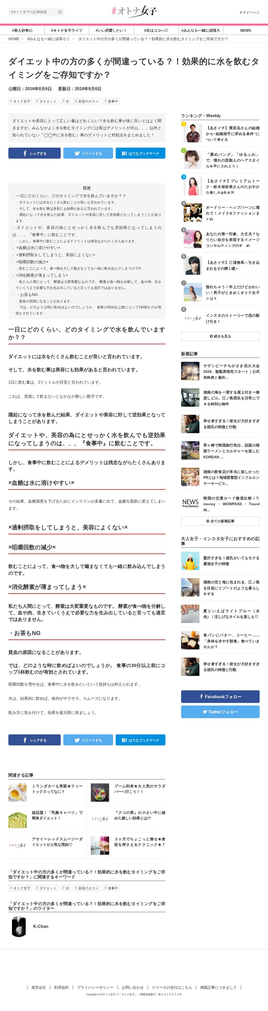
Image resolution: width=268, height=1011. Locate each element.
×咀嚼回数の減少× (32, 262)
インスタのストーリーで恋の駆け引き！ (233, 318)
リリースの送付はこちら (172, 987)
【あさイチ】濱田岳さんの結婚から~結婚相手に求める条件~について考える (233, 133)
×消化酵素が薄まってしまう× (42, 275)
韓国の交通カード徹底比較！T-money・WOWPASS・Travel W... (231, 504)
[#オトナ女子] (134, 11)
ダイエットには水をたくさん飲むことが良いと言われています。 (68, 202)
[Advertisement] (134, 966)
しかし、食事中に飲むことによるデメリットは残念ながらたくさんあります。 (78, 241)
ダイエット (48, 101)
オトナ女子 (21, 101)
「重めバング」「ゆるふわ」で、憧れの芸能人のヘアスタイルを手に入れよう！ (233, 160)
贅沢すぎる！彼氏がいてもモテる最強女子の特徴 (231, 561)
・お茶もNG (27, 294)
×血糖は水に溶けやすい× (38, 247)
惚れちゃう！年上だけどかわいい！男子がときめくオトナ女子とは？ (233, 292)
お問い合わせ (133, 987)
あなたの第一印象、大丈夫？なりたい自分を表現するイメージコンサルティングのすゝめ (233, 239)
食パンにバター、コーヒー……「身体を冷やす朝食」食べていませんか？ (231, 640)
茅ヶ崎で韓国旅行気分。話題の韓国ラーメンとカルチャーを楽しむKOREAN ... (231, 451)
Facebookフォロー (223, 697)
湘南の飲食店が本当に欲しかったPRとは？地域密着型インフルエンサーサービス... (231, 477)
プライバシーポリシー (95, 987)
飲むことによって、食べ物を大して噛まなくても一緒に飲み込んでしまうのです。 (82, 268)
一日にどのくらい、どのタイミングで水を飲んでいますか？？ (71, 195)
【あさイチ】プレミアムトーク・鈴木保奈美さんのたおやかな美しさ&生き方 (233, 186)
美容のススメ (88, 101)
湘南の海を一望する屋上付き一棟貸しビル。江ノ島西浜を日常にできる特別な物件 (231, 398)
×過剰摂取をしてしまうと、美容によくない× (56, 254)
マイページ (251, 12)
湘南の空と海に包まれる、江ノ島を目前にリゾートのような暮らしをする (231, 587)
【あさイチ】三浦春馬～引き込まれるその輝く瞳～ (233, 265)
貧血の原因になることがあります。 (46, 301)
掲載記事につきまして (218, 987)
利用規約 (61, 987)
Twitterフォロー (223, 712)
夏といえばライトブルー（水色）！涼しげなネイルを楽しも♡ (231, 614)
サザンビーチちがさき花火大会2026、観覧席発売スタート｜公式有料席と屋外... (231, 371)
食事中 (113, 101)
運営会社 (38, 987)
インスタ (47, 792)
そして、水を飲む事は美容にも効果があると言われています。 (66, 209)
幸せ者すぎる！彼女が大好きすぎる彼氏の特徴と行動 (231, 424)
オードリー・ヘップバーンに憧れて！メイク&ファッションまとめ (233, 213)
